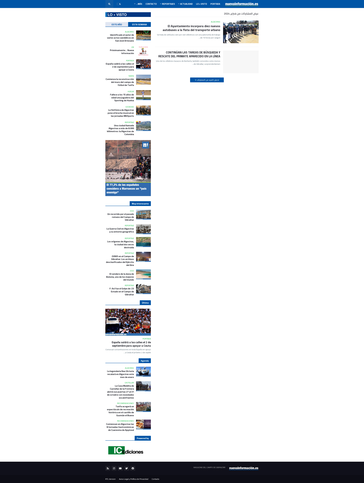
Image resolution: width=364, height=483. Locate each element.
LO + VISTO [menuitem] (201, 4)
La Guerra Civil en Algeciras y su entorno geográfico (120, 230)
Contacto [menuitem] (151, 4)
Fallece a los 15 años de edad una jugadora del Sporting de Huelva (122, 97)
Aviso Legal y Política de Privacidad (133, 479)
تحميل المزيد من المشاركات (207, 80)
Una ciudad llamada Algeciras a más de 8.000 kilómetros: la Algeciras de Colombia (120, 130)
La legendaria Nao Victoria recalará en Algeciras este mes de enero (120, 374)
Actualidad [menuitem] (186, 4)
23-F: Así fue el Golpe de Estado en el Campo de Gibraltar (121, 291)
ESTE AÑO (117, 24)
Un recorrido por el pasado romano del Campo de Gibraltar (120, 217)
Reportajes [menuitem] (168, 4)
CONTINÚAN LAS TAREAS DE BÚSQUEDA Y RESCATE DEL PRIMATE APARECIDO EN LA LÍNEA (189, 54)
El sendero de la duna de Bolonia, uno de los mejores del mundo (120, 276)
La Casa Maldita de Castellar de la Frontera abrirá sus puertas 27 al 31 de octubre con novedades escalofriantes (120, 391)
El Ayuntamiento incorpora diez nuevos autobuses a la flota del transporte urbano (191, 28)
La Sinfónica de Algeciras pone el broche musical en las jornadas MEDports (121, 112)
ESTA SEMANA (139, 24)
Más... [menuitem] (139, 4)
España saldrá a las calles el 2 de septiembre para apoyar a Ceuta (120, 66)
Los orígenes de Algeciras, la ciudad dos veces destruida (120, 244)
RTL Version (110, 479)
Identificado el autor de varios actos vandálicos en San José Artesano (120, 37)
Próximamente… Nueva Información (122, 52)
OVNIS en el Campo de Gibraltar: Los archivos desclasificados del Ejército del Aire (120, 261)
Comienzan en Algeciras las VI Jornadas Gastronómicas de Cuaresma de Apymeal (120, 427)
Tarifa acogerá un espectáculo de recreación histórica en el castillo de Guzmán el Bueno (120, 411)
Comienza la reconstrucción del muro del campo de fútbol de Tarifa (120, 82)
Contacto (155, 479)
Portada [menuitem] (215, 4)
